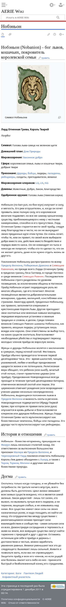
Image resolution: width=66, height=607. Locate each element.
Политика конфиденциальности (20, 599)
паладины (54, 173)
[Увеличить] (59, 117)
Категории (7, 573)
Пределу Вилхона (11, 265)
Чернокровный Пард (13, 455)
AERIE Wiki (12, 11)
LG (37, 182)
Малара (18, 452)
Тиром (4, 463)
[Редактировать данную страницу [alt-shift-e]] (49, 34)
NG (46, 182)
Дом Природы (32, 151)
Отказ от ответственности (23, 602)
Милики (25, 463)
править (45, 57)
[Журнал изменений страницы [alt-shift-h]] (55, 34)
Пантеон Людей (33, 573)
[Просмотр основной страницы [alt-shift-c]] (3, 34)
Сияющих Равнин (33, 276)
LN (41, 182)
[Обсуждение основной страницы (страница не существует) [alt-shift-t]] (10, 34)
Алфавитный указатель (16, 576)
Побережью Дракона (36, 265)
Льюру (44, 459)
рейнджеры (8, 176)
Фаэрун (5, 444)
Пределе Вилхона (12, 398)
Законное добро (32, 157)
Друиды (21, 173)
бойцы (32, 173)
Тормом (14, 463)
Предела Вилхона (38, 452)
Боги (18, 573)
